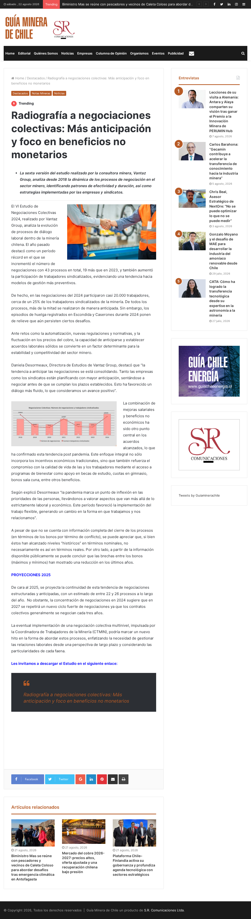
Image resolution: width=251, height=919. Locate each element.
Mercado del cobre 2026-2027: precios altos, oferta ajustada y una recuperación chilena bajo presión (83, 862)
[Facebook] (214, 4)
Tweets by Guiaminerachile (199, 495)
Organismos (139, 53)
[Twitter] (221, 4)
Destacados (36, 78)
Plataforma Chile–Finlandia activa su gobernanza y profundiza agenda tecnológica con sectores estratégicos (134, 865)
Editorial (24, 53)
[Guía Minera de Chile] (39, 27)
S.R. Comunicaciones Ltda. (164, 910)
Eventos (158, 53)
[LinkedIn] (229, 4)
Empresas (84, 53)
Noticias (67, 53)
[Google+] (80, 779)
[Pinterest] (102, 779)
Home (10, 53)
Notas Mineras (41, 93)
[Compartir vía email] (113, 779)
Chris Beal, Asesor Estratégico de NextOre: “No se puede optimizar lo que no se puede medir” (223, 206)
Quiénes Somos (46, 53)
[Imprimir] (123, 779)
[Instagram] (236, 4)
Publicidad (176, 53)
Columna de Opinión (111, 53)
